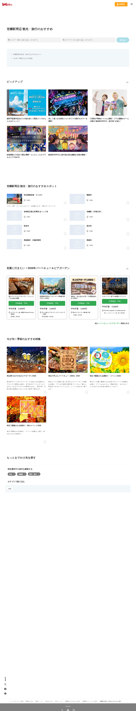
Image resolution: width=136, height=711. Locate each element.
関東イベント (39, 701)
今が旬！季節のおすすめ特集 (23, 58)
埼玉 (10, 474)
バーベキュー (104, 323)
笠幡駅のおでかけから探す (72, 701)
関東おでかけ (29, 701)
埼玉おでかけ (49, 701)
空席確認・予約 (21, 303)
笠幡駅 (20, 474)
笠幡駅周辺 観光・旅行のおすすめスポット (27, 54)
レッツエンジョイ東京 (17, 701)
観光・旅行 (33, 474)
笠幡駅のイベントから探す (90, 701)
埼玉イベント (59, 701)
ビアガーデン (115, 323)
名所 (9, 489)
